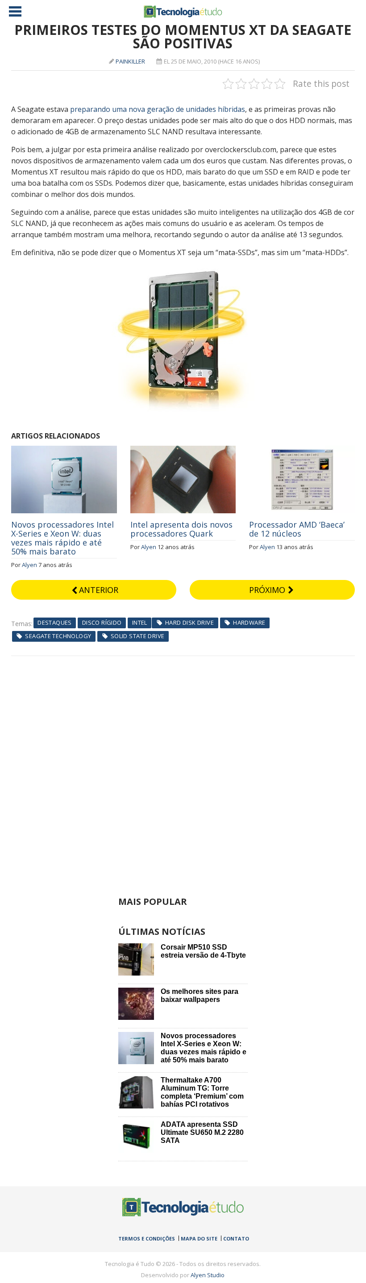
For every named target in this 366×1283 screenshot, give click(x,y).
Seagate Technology (58, 636)
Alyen (29, 565)
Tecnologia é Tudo (183, 11)
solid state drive (138, 636)
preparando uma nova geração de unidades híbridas (157, 109)
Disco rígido (102, 622)
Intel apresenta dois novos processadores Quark (181, 529)
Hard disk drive (189, 622)
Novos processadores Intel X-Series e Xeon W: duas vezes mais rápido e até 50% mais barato (62, 538)
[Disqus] (183, 768)
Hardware (249, 622)
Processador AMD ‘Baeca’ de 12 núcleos (297, 529)
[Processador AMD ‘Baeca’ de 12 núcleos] (302, 451)
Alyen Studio (208, 1275)
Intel (139, 622)
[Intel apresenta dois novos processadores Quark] (183, 451)
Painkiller (130, 61)
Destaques (54, 622)
